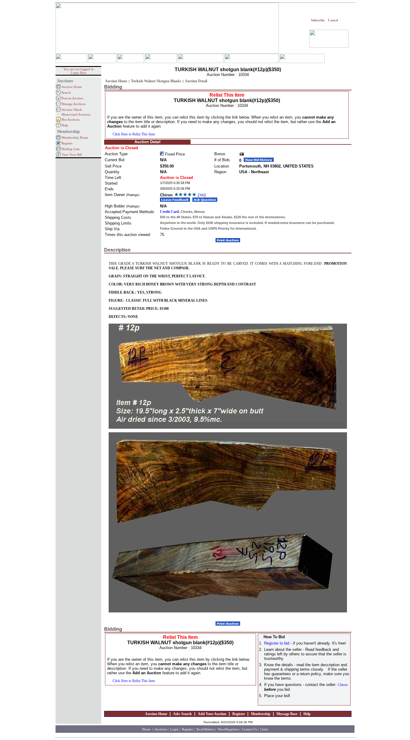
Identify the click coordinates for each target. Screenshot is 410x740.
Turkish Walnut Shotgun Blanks (156, 81)
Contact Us (249, 729)
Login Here (78, 72)
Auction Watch (72, 109)
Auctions (161, 729)
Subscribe (318, 20)
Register (67, 143)
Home (147, 729)
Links (264, 729)
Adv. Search (182, 714)
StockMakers (205, 729)
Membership (260, 714)
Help (65, 125)
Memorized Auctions (76, 114)
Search (66, 92)
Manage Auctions (74, 104)
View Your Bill (72, 154)
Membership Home (75, 137)
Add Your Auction (212, 714)
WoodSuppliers (228, 729)
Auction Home (72, 87)
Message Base (286, 714)
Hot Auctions (71, 119)
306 (201, 195)
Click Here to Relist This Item (134, 134)
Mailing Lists (71, 149)
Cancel (333, 20)
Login (174, 729)
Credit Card (169, 212)
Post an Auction (72, 98)
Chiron (343, 685)
